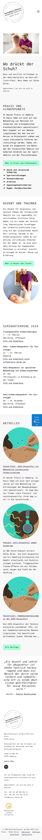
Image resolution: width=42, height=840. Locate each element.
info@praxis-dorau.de (13, 797)
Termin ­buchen (37, 419)
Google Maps (9, 761)
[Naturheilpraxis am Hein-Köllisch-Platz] (12, 11)
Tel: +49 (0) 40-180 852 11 (16, 792)
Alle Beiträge (11, 647)
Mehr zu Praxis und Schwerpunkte (21, 163)
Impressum (26, 832)
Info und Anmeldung (13, 341)
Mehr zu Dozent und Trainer (18, 263)
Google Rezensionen (26, 694)
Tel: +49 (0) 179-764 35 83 (16, 795)
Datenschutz (27, 834)
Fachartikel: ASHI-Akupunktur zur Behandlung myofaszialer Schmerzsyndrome (21, 469)
